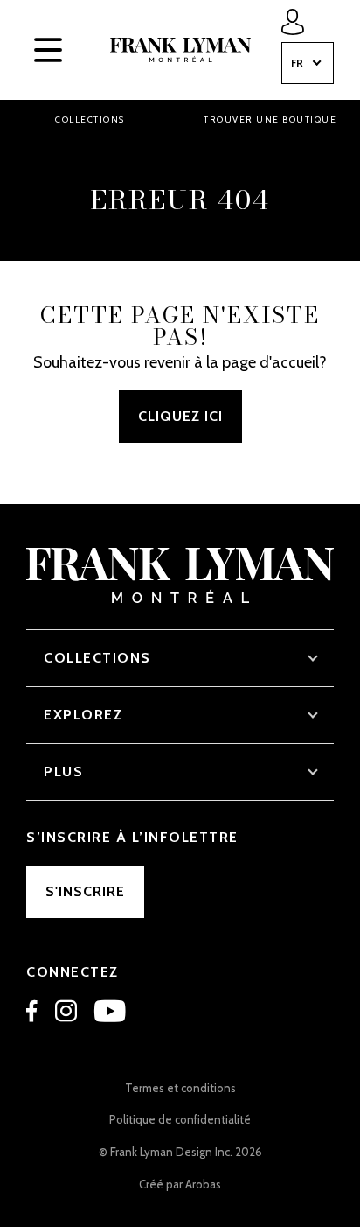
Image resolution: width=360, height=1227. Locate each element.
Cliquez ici (180, 416)
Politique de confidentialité (180, 1119)
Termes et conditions (180, 1088)
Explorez (83, 714)
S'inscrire (85, 891)
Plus (63, 771)
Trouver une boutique (270, 119)
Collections (90, 119)
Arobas (203, 1184)
